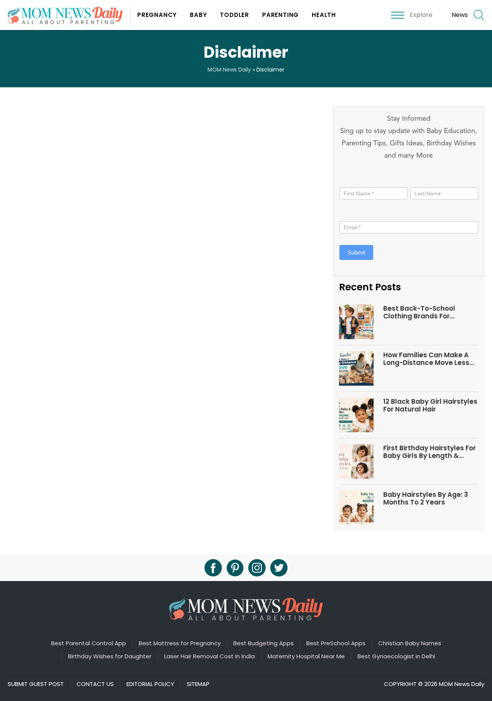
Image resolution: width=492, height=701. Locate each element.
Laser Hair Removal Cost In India (209, 656)
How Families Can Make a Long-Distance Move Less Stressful (426, 359)
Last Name (424, 179)
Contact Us (95, 684)
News (460, 14)
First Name (355, 179)
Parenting (280, 15)
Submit (356, 252)
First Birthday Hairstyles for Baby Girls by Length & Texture (429, 452)
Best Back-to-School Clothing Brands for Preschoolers (419, 312)
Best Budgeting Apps (263, 643)
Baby (198, 15)
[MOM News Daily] (69, 15)
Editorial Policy (150, 684)
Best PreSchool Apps (336, 643)
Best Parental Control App (88, 643)
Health (324, 15)
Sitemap (198, 684)
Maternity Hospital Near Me (306, 656)
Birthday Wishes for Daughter (109, 656)
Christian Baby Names (409, 643)
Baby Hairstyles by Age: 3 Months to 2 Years (425, 498)
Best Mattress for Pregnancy (180, 643)
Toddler (234, 15)
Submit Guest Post (36, 684)
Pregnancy (157, 15)
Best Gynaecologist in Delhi (396, 656)
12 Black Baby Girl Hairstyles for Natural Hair (430, 405)
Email (348, 213)
